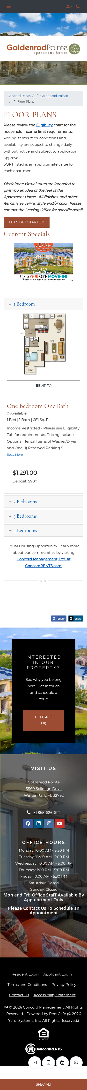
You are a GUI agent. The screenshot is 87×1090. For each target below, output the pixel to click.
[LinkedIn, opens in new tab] (38, 823)
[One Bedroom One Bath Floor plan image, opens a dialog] (43, 344)
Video (60, 385)
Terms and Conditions (27, 984)
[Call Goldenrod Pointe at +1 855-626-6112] (78, 6)
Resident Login (25, 974)
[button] (69, 6)
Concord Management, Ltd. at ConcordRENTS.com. (44, 562)
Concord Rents (18, 96)
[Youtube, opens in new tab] (60, 823)
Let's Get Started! (26, 222)
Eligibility (44, 125)
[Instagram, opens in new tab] (49, 823)
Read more (15, 454)
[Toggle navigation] (8, 6)
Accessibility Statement (55, 994)
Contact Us (43, 720)
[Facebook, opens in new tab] (28, 823)
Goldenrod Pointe (54, 96)
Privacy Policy (63, 984)
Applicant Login (57, 974)
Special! (43, 1084)
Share (61, 618)
